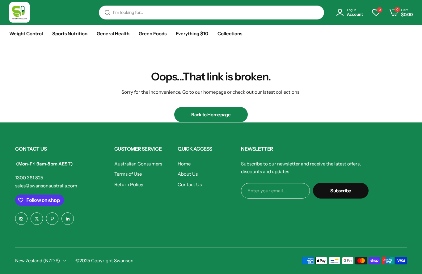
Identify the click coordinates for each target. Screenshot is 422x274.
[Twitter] (37, 218)
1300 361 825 (29, 178)
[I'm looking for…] (107, 12)
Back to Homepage (210, 115)
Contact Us (190, 184)
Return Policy (128, 184)
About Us (188, 174)
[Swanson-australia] (19, 12)
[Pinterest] (52, 218)
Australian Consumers (138, 164)
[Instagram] (21, 218)
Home (184, 164)
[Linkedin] (67, 218)
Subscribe (340, 191)
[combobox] (211, 12)
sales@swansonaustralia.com (46, 186)
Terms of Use (128, 174)
